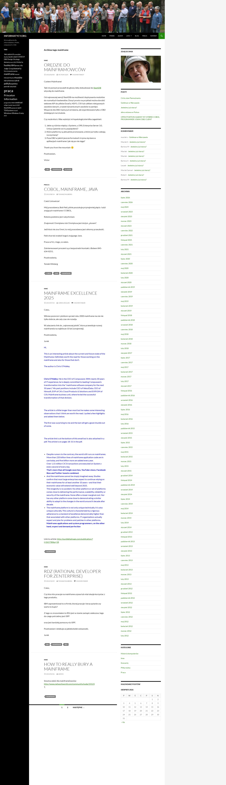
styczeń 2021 (126, 254)
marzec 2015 (126, 461)
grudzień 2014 (126, 475)
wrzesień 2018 (127, 325)
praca (8, 90)
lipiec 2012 (125, 612)
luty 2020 (125, 277)
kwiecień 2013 (127, 570)
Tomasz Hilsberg (65, 194)
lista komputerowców (10, 71)
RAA (13, 103)
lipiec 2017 (125, 358)
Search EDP (16, 105)
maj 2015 (124, 452)
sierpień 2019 (126, 292)
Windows (8, 113)
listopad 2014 (126, 480)
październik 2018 (128, 320)
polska (15, 83)
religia (6, 105)
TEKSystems (9, 110)
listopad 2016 (126, 391)
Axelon (6, 57)
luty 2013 (125, 579)
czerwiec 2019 (127, 296)
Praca (144, 36)
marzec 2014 (126, 518)
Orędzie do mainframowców (65, 67)
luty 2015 (125, 466)
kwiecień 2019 (127, 306)
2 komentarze (79, 303)
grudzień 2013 (126, 532)
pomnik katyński (10, 86)
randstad (18, 102)
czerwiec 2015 (127, 447)
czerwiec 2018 (127, 329)
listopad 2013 (126, 537)
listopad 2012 (126, 593)
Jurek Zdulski (64, 303)
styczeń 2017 (126, 386)
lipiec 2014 (125, 499)
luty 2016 (125, 424)
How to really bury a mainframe (68, 666)
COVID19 (21, 57)
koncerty (17, 68)
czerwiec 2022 (127, 230)
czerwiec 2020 (127, 263)
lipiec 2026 (125, 197)
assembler (17, 54)
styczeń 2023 (126, 226)
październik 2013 (128, 541)
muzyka (18, 77)
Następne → (79, 707)
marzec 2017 (126, 376)
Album (120, 36)
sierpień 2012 (126, 607)
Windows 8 (16, 113)
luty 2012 (125, 636)
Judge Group (8, 69)
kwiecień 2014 (127, 513)
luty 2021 (125, 249)
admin (61, 674)
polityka (8, 83)
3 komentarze (82, 581)
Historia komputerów (129, 653)
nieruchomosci (9, 81)
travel (16, 110)
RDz (66, 644)
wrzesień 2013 (127, 546)
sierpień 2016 (126, 405)
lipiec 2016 (125, 409)
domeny (7, 62)
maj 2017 (124, 367)
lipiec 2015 (125, 442)
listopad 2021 (126, 240)
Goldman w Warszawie (130, 103)
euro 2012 (13, 62)
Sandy (10, 105)
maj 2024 (124, 207)
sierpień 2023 (126, 216)
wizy (22, 113)
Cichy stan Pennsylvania (130, 98)
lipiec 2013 (125, 555)
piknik (17, 81)
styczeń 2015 (126, 471)
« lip (123, 722)
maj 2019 (124, 301)
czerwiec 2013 (127, 560)
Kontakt (153, 36)
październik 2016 (128, 395)
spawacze (14, 108)
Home (104, 36)
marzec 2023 (126, 221)
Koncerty (124, 663)
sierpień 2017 (126, 353)
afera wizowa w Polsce (130, 112)
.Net (5, 54)
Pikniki (111, 36)
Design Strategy (14, 59)
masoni (17, 74)
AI (13, 54)
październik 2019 (128, 287)
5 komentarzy (78, 75)
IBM (47, 644)
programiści (7, 103)
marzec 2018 (126, 343)
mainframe (57, 169)
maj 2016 (124, 414)
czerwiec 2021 (127, 245)
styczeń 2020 (126, 282)
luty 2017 (125, 381)
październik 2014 (128, 485)
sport (19, 108)
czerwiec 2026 (127, 202)
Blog (137, 36)
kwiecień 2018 (127, 339)
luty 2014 (125, 522)
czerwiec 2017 (127, 362)
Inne (46, 60)
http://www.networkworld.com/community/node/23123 (69, 684)
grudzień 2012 (126, 588)
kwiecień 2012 (127, 626)
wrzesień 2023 (127, 212)
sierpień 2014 (126, 494)
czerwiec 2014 (127, 504)
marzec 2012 (126, 631)
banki (11, 57)
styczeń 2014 (126, 527)
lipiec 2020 (125, 259)
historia (20, 62)
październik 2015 (128, 428)
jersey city (19, 65)
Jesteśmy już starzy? (129, 107)
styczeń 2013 (126, 584)
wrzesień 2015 (127, 433)
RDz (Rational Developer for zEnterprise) (72, 574)
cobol (48, 273)
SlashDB (97, 87)
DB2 (47, 169)
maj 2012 (124, 621)
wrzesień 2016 (127, 400)
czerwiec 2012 (127, 617)
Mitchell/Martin (9, 78)
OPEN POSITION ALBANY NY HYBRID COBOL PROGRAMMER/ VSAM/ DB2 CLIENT (140, 118)
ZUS (5, 115)
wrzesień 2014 (127, 489)
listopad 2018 (126, 315)
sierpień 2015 (126, 438)
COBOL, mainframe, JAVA (71, 189)
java (56, 273)
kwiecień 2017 (127, 372)
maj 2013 (124, 565)
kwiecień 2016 (127, 419)
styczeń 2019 (126, 310)
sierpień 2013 (126, 551)
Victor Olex (63, 75)
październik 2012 (128, 598)
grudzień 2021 (126, 235)
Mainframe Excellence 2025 (70, 295)
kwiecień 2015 (127, 457)
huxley (7, 65)
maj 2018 (124, 334)
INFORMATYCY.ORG (15, 35)
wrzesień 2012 (127, 603)
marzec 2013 (126, 574)
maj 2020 (124, 268)
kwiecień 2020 (127, 273)
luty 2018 (125, 348)
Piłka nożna (125, 668)
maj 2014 (124, 508)
